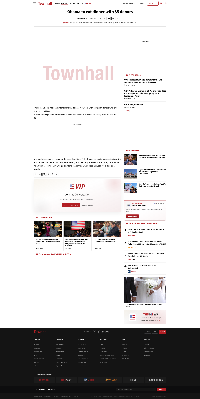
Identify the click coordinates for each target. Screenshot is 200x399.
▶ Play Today (132, 216)
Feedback (56, 396)
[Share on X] (100, 18)
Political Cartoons (39, 359)
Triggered (102, 348)
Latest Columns (38, 352)
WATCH (72, 3)
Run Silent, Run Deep (133, 104)
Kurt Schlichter (82, 344)
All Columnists (82, 366)
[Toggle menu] (34, 3)
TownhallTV (37, 362)
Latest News (37, 348)
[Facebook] (102, 331)
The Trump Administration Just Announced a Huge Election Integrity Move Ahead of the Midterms (76, 242)
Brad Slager (81, 355)
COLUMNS (64, 3)
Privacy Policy (48, 396)
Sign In (148, 332)
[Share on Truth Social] (105, 18)
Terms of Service (38, 396)
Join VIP (162, 332)
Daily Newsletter (148, 352)
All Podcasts (103, 362)
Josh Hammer (82, 362)
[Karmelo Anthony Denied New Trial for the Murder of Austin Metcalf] (130, 188)
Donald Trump (60, 352)
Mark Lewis (98, 248)
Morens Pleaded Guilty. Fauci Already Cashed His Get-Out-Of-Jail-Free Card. (152, 156)
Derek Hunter (39, 248)
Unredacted (103, 352)
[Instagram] (98, 331)
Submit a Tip (125, 355)
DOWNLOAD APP (129, 3)
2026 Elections (60, 344)
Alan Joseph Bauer (83, 359)
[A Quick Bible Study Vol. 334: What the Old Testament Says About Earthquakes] (130, 174)
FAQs (155, 332)
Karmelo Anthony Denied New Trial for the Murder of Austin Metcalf (152, 185)
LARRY (101, 344)
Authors (36, 366)
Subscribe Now (87, 205)
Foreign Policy (60, 359)
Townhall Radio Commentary (108, 359)
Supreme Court (60, 366)
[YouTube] (107, 331)
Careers (124, 352)
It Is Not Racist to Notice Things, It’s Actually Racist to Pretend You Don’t (48, 241)
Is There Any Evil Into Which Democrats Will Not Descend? (105, 240)
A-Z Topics (59, 339)
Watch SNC (147, 355)
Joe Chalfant (68, 248)
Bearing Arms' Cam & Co (107, 355)
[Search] (161, 3)
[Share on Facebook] (109, 18)
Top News (36, 344)
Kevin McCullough (83, 352)
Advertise (124, 348)
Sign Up (161, 389)
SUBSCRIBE (153, 3)
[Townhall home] (41, 331)
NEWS (57, 3)
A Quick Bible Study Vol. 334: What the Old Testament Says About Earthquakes (143, 81)
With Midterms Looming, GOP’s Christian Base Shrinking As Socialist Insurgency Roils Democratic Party (145, 93)
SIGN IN (141, 3)
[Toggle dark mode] (166, 3)
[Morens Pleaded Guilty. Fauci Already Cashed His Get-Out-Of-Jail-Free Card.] (130, 159)
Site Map (76, 396)
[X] (94, 331)
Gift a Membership (149, 348)
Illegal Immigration (61, 362)
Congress (58, 348)
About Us (124, 344)
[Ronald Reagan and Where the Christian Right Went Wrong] (145, 290)
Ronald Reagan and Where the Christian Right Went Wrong (144, 305)
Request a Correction (66, 396)
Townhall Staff (82, 18)
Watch (35, 355)
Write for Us (125, 359)
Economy (58, 355)
